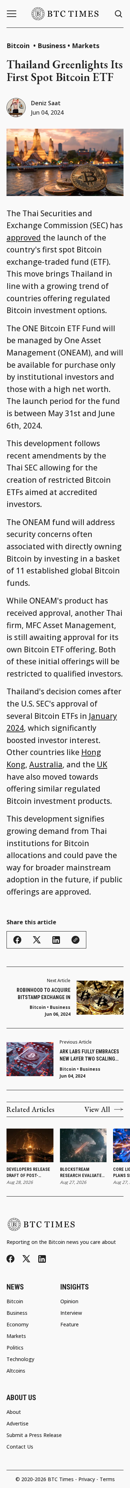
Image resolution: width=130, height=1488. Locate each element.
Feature (69, 1324)
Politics (14, 1347)
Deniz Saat (46, 103)
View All (97, 1109)
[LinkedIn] (42, 1259)
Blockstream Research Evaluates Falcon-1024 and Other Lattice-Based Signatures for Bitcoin (83, 1173)
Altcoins (15, 1370)
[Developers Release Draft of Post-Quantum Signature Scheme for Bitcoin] (29, 1146)
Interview (71, 1313)
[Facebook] (10, 1259)
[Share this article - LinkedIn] (56, 940)
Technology (20, 1359)
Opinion (69, 1301)
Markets (85, 45)
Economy (17, 1324)
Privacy (86, 1479)
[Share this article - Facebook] (17, 940)
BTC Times (61, 1479)
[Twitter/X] (26, 1259)
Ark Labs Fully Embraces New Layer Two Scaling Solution (89, 1055)
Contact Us (19, 1446)
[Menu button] (11, 14)
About (13, 1412)
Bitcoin (18, 45)
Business (52, 45)
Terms (107, 1479)
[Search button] (119, 14)
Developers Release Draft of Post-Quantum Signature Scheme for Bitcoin (28, 1173)
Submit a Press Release (34, 1435)
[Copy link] (75, 940)
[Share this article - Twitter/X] (37, 940)
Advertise (17, 1423)
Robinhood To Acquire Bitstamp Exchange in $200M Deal (43, 994)
